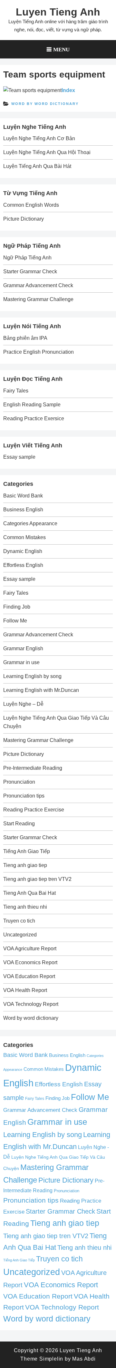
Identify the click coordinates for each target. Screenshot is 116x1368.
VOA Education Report (29, 976)
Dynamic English (22, 551)
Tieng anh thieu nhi (25, 907)
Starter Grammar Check (30, 271)
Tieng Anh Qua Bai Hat (29, 893)
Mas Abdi (83, 1359)
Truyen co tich (19, 921)
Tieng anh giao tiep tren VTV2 (37, 879)
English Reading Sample (32, 404)
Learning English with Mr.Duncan (41, 690)
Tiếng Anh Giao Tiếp (26, 851)
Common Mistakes (24, 537)
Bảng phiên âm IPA (25, 338)
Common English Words (31, 205)
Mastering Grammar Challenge (38, 299)
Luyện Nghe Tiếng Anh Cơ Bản (39, 138)
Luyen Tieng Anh (58, 12)
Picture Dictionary (23, 219)
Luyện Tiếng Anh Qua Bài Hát (37, 166)
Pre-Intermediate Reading (32, 768)
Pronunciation (19, 782)
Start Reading (19, 823)
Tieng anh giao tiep (25, 865)
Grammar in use (21, 662)
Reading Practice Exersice (33, 418)
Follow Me (15, 620)
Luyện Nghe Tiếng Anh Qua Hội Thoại (47, 152)
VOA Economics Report (30, 962)
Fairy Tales (15, 390)
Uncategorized (20, 934)
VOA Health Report (25, 990)
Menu (61, 49)
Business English (23, 509)
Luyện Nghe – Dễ (23, 704)
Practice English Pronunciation (38, 352)
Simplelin (51, 1359)
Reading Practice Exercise (33, 809)
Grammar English (23, 648)
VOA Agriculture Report (29, 948)
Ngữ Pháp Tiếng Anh (27, 257)
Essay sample (19, 457)
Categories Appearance (30, 523)
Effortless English (23, 565)
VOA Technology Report (30, 1004)
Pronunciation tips (23, 796)
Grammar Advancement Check (38, 285)
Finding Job (16, 607)
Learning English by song (32, 676)
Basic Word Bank (23, 495)
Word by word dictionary (45, 104)
